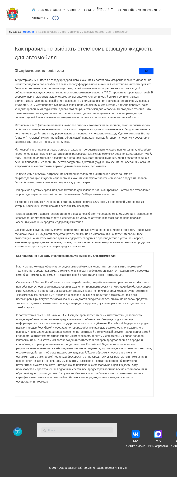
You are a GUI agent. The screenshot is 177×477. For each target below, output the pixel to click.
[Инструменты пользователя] (146, 71)
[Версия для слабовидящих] (56, 17)
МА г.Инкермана (136, 443)
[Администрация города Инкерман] (12, 13)
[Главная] (34, 9)
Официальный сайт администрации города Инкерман (93, 467)
